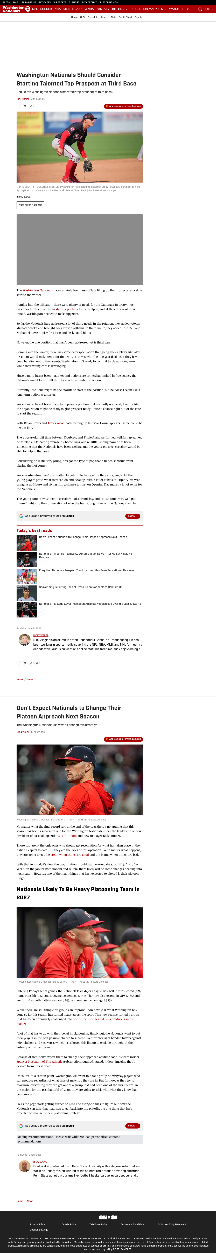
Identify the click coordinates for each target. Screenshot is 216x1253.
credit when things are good (70, 854)
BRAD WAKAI (40, 1162)
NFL (35, 9)
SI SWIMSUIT (29, 2)
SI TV (185, 9)
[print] (37, 663)
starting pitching (67, 309)
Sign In (209, 9)
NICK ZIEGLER (40, 635)
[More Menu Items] (193, 9)
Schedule (93, 17)
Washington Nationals (30, 205)
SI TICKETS (45, 2)
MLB (66, 9)
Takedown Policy (98, 1224)
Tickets (138, 17)
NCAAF (77, 9)
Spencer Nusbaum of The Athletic (39, 1061)
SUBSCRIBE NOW (108, 2)
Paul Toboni (68, 835)
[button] (120, 9)
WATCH (174, 9)
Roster (104, 17)
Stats (113, 17)
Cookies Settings (39, 1230)
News (30, 679)
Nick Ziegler (23, 99)
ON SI (16, 2)
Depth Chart (125, 17)
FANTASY (102, 9)
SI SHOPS (74, 2)
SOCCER (46, 9)
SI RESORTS (59, 2)
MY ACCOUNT (89, 2)
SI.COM (7, 2)
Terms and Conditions (132, 1224)
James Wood (56, 423)
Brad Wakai (23, 732)
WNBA (89, 9)
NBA (57, 9)
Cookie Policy (69, 1224)
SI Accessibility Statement (172, 1224)
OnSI (82, 17)
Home (74, 17)
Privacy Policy (37, 1224)
